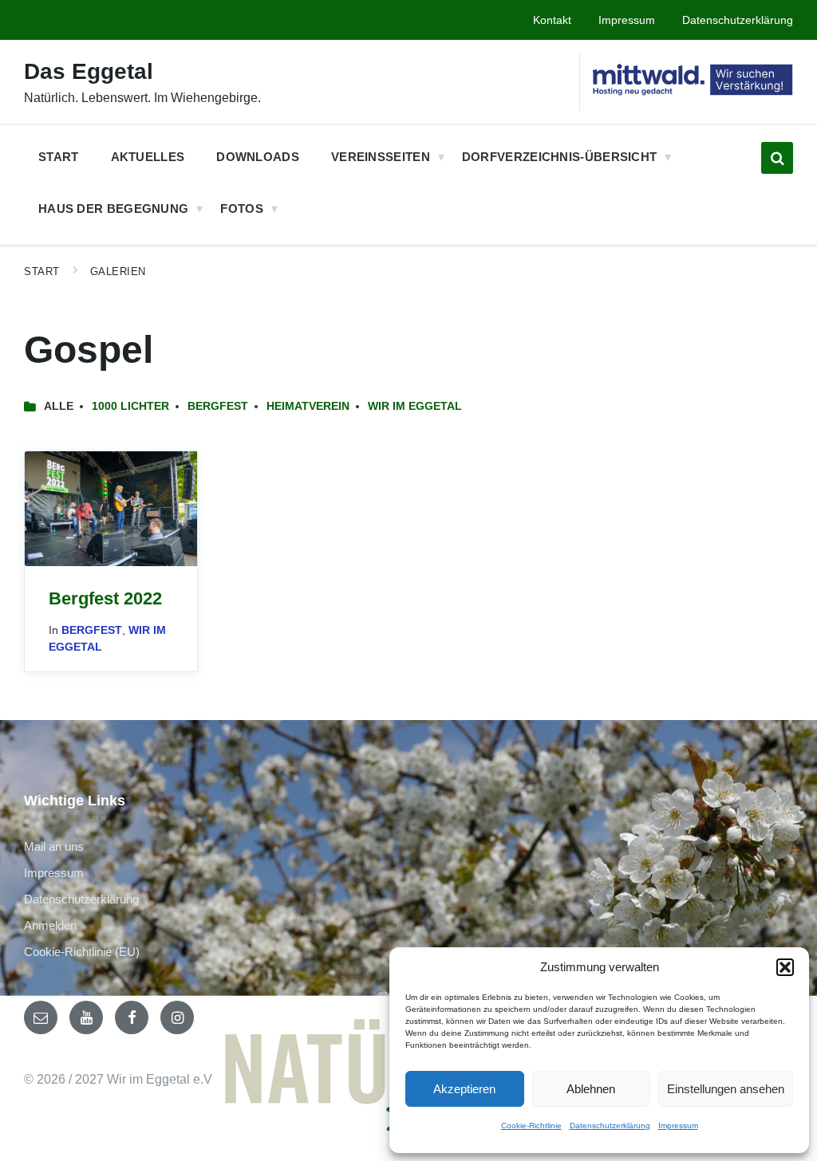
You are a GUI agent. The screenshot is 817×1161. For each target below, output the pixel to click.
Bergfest (217, 405)
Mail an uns (54, 846)
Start (42, 271)
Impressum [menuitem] (626, 20)
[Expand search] (777, 158)
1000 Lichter (130, 405)
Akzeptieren (464, 1089)
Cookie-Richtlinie (531, 1125)
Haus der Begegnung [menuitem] (113, 208)
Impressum (678, 1125)
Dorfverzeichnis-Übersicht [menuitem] (559, 156)
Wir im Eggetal (415, 405)
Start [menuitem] (58, 156)
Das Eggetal (88, 71)
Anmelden (50, 925)
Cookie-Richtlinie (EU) (82, 951)
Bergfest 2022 (105, 598)
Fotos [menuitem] (241, 208)
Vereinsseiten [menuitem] (380, 156)
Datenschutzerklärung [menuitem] (737, 20)
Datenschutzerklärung (610, 1125)
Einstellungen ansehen (725, 1089)
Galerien (118, 271)
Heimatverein (307, 405)
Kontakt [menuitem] (552, 20)
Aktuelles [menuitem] (148, 156)
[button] (785, 967)
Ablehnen (590, 1089)
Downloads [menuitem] (257, 156)
